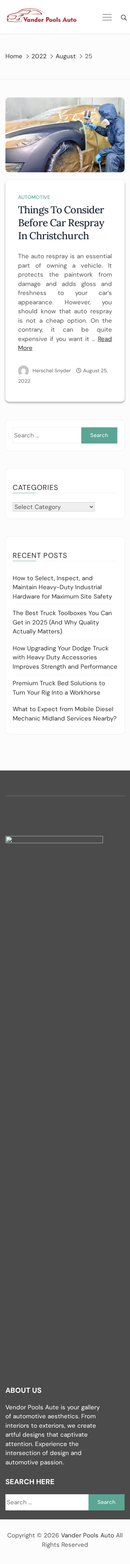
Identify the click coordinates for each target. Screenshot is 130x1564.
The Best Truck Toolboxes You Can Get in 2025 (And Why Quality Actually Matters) (62, 622)
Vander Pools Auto (87, 1535)
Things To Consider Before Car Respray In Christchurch (61, 222)
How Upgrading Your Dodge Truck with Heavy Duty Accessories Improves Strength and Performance (65, 657)
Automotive (34, 197)
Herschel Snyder (51, 370)
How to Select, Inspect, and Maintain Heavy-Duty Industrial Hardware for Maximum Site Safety (62, 587)
